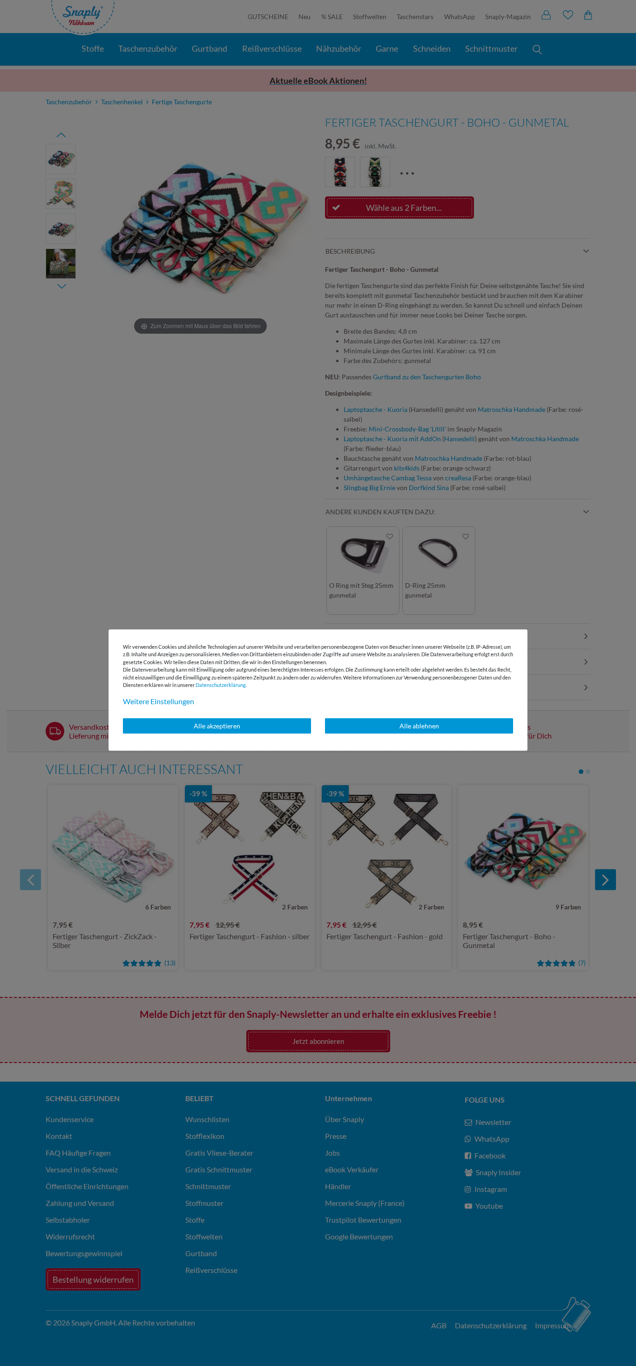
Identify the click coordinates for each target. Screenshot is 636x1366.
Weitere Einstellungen (158, 701)
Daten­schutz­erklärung (221, 685)
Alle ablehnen (419, 726)
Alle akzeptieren (217, 726)
